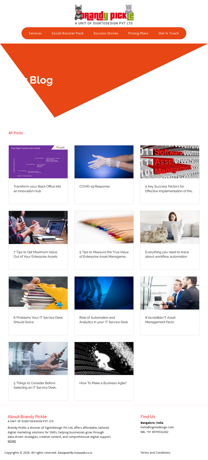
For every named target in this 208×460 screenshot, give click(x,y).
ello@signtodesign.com (158, 427)
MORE (12, 441)
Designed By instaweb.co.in (75, 452)
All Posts (16, 132)
